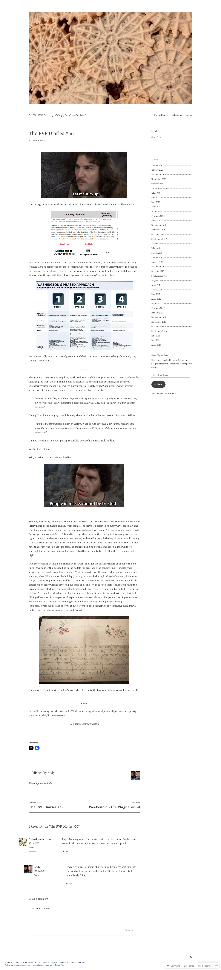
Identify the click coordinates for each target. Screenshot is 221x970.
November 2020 (158, 179)
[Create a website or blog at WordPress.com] (191, 957)
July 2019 (155, 248)
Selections (177, 114)
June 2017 (155, 294)
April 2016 (156, 344)
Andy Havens (38, 115)
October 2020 (157, 183)
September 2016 (159, 331)
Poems (189, 114)
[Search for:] (165, 137)
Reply (31, 847)
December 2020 (158, 174)
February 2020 (157, 215)
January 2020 (157, 220)
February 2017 (157, 308)
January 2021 (157, 169)
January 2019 (157, 262)
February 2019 (157, 257)
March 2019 (156, 252)
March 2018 (156, 289)
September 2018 (159, 275)
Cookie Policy (60, 965)
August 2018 (157, 280)
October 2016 (157, 326)
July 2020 (155, 192)
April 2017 (156, 298)
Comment (129, 930)
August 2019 (157, 243)
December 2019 (158, 225)
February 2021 (157, 165)
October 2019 (157, 234)
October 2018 (157, 271)
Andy (37, 866)
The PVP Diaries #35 (46, 805)
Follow (158, 384)
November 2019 (158, 229)
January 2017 (157, 312)
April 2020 (156, 206)
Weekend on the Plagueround (114, 805)
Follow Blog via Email (159, 355)
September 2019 (159, 238)
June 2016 (155, 335)
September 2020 (159, 188)
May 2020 (155, 202)
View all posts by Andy (40, 783)
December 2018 (158, 266)
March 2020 (156, 211)
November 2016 (158, 321)
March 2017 (156, 303)
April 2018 (156, 285)
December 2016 (158, 317)
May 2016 (155, 340)
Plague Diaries (161, 114)
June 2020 (155, 197)
